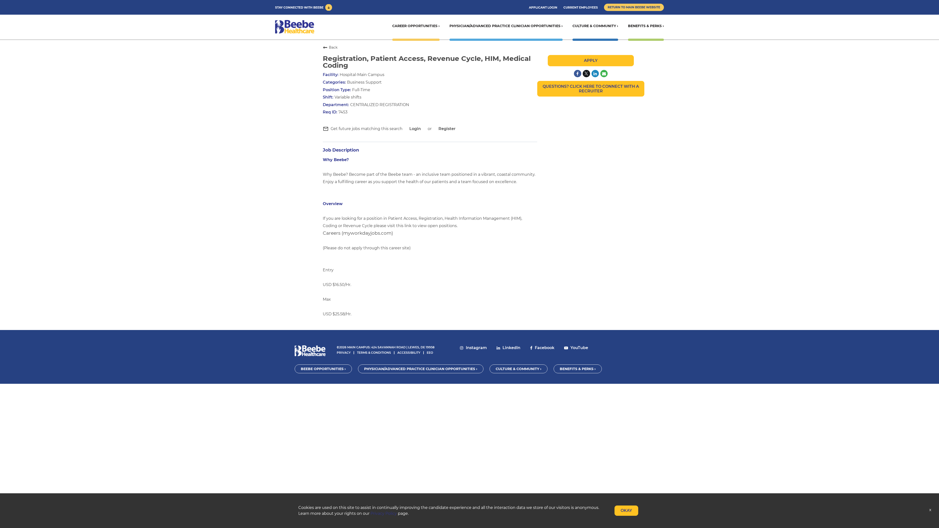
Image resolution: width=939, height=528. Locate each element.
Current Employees (580, 7)
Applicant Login (543, 7)
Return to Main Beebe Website (634, 7)
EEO (430, 352)
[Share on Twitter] (586, 73)
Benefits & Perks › (646, 26)
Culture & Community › (595, 26)
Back (333, 47)
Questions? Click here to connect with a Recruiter (591, 88)
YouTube (579, 347)
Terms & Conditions (374, 352)
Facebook (544, 347)
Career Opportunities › (416, 26)
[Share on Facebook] (577, 73)
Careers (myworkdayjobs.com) (358, 233)
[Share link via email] (604, 73)
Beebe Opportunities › (323, 369)
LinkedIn (511, 347)
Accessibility (408, 352)
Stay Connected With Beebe (299, 7)
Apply (591, 60)
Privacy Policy (383, 513)
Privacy (344, 352)
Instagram (476, 347)
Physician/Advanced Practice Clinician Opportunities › (506, 26)
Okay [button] (626, 510)
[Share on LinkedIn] (595, 73)
